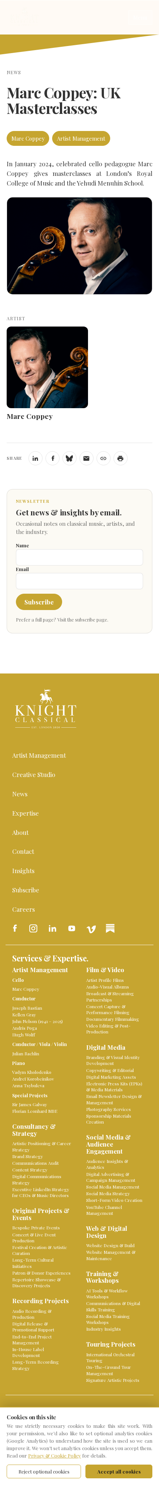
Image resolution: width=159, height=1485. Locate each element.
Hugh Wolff (23, 1034)
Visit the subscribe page (82, 619)
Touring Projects (110, 1344)
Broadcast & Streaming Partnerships (110, 996)
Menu (140, 17)
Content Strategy (29, 1170)
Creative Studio (33, 774)
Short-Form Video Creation (114, 1200)
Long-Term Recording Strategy (35, 1365)
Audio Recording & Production (31, 1314)
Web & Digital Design (106, 1232)
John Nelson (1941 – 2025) (37, 1021)
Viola (44, 1044)
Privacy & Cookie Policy (54, 1455)
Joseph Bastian (27, 1008)
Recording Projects (40, 1301)
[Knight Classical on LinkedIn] (52, 928)
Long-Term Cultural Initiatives (33, 1263)
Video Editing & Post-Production (108, 1029)
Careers (23, 909)
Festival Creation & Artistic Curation (39, 1250)
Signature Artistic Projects (112, 1380)
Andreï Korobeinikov (33, 1079)
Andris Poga (24, 1028)
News (19, 794)
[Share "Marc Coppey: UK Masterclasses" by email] (87, 458)
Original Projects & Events (41, 1214)
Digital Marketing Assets (111, 1077)
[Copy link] (104, 458)
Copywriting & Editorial (110, 1070)
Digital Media (105, 1047)
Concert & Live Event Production (34, 1237)
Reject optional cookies (44, 1471)
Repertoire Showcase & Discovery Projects (36, 1282)
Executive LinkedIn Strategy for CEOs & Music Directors (40, 1192)
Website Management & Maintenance (110, 1255)
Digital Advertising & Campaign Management (110, 1177)
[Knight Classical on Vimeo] (91, 928)
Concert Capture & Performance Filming (107, 1009)
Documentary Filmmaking (112, 1019)
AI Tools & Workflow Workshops (107, 1293)
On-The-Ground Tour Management (108, 1370)
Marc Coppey (27, 138)
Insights (23, 870)
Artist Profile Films (105, 980)
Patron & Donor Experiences (41, 1273)
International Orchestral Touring (110, 1357)
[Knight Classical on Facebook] (14, 928)
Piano (18, 1063)
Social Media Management (112, 1187)
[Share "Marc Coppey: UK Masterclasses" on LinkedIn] (35, 458)
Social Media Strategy (108, 1193)
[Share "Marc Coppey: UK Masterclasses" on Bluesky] (69, 458)
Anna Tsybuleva (28, 1085)
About (20, 832)
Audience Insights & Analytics (107, 1164)
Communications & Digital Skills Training (113, 1306)
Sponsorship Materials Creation (108, 1119)
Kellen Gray (24, 1014)
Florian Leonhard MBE (34, 1111)
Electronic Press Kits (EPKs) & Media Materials (114, 1086)
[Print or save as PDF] (121, 458)
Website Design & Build (110, 1245)
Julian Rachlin (25, 1053)
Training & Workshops (102, 1277)
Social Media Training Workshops (108, 1319)
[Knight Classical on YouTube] (71, 928)
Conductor (23, 999)
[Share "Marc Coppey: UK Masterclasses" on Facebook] (52, 458)
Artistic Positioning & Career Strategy (41, 1146)
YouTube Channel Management (104, 1210)
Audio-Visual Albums (107, 987)
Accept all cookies (119, 1471)
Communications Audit (35, 1163)
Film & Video (105, 970)
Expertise (25, 813)
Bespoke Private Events (36, 1227)
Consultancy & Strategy (34, 1130)
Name (22, 545)
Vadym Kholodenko (31, 1072)
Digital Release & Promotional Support (33, 1326)
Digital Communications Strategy (36, 1179)
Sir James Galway (29, 1104)
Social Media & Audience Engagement (108, 1144)
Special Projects (29, 1095)
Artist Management (81, 138)
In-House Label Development (28, 1352)
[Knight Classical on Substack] (110, 928)
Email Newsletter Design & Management (114, 1099)
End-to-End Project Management (32, 1339)
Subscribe (39, 602)
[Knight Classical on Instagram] (33, 928)
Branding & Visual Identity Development (113, 1060)
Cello (18, 980)
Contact (23, 851)
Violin (60, 1044)
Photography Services (108, 1109)
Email (22, 569)
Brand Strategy (27, 1156)
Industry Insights (103, 1329)
